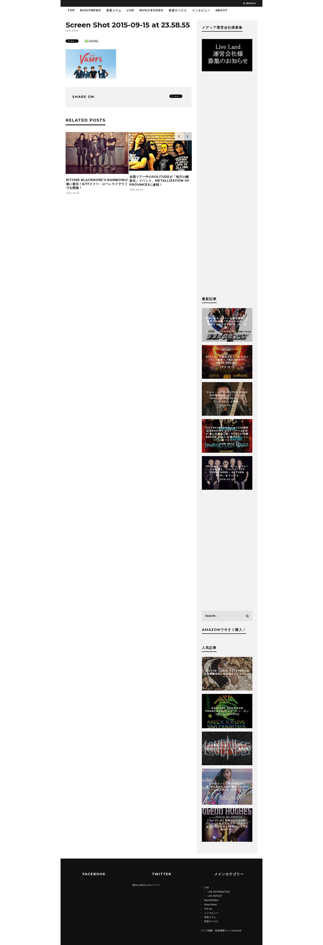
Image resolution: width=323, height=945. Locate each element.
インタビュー (201, 10)
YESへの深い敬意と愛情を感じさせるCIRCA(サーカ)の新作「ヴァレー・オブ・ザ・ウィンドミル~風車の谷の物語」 (160, 184)
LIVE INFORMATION (219, 891)
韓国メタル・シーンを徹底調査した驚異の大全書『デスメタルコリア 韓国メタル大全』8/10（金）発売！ (227, 323)
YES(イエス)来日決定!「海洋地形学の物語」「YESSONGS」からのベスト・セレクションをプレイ (97, 184)
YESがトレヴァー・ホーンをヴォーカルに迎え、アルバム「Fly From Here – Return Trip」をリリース (227, 471)
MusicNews (90, 10)
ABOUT (222, 10)
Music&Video (151, 10)
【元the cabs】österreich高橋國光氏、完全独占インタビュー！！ (227, 673)
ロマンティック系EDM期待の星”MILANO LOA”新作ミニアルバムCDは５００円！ (227, 786)
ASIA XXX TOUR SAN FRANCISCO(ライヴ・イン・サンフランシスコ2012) (227, 711)
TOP (71, 10)
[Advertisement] (129, 243)
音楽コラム (113, 10)
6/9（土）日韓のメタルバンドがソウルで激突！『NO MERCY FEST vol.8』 (227, 359)
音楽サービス (178, 10)
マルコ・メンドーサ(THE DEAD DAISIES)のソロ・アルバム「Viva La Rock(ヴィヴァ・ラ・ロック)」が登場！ (227, 397)
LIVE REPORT (215, 895)
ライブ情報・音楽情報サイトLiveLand (221, 930)
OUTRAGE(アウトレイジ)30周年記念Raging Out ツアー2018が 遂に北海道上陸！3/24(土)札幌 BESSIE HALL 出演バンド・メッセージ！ (227, 433)
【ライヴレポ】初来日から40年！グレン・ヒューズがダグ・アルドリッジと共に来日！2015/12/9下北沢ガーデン (227, 825)
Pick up (208, 908)
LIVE (130, 10)
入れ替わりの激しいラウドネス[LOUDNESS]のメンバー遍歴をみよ (227, 748)
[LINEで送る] (91, 40)
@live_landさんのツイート (146, 884)
